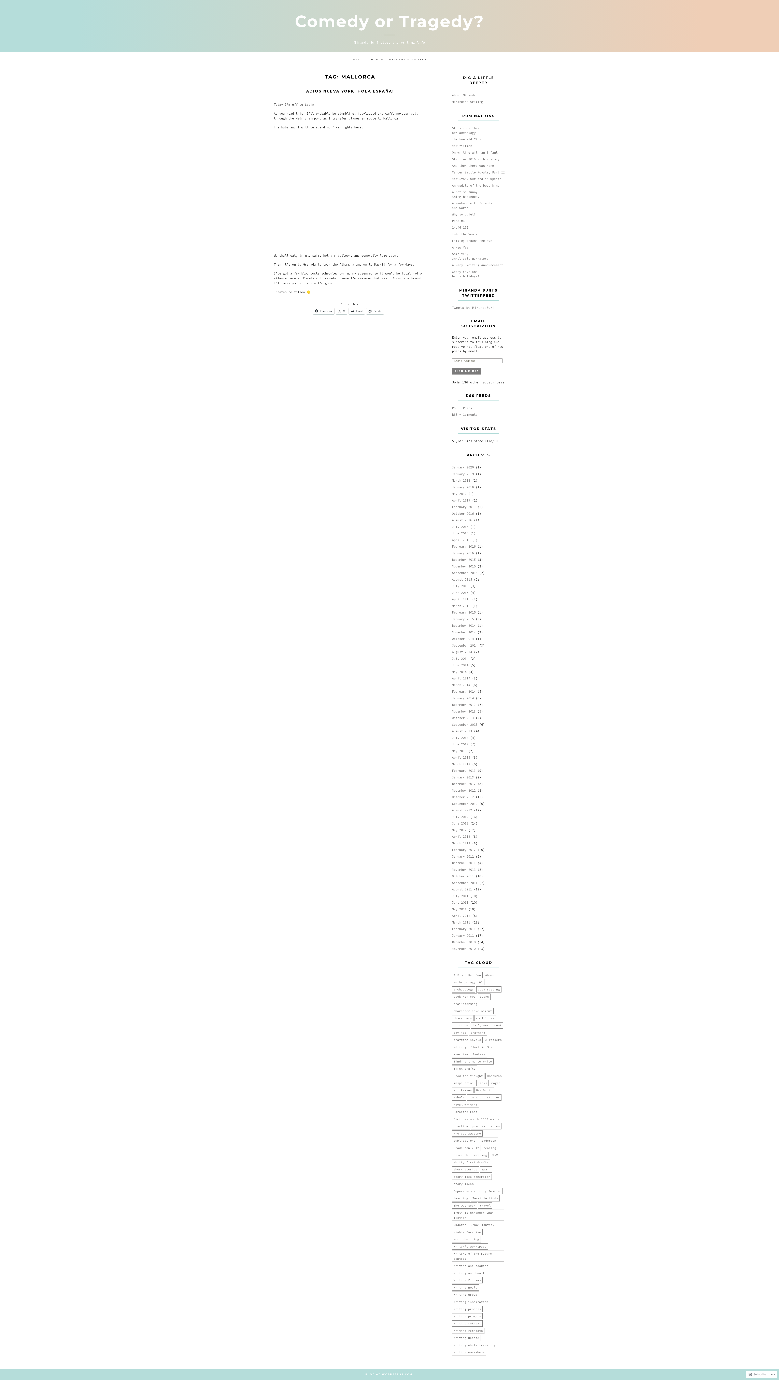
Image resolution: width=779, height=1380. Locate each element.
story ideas (464, 1184)
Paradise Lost (465, 1112)
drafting (478, 1032)
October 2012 (463, 797)
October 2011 (463, 876)
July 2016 (460, 527)
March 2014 (461, 685)
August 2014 (462, 652)
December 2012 (464, 784)
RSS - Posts (462, 408)
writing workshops (469, 1352)
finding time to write (473, 1061)
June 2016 (460, 533)
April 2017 (461, 500)
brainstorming (465, 1004)
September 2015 (465, 573)
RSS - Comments (465, 415)
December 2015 (464, 560)
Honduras (494, 1076)
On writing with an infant (475, 152)
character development (473, 1011)
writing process (467, 1309)
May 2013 (459, 751)
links (482, 1083)
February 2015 (464, 612)
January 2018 (463, 487)
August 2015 (462, 579)
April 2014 (461, 678)
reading (489, 1148)
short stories (465, 1169)
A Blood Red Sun (467, 975)
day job (460, 1032)
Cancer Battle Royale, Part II (478, 172)
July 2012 (460, 817)
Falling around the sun (472, 241)
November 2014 (464, 632)
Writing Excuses (467, 1280)
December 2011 (464, 863)
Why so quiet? (464, 214)
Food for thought (468, 1076)
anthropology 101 (468, 982)
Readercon (488, 1140)
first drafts (465, 1068)
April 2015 (461, 599)
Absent (490, 975)
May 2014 (459, 672)
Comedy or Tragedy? (389, 21)
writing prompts (467, 1316)
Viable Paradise (467, 1232)
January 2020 (463, 467)
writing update (466, 1338)
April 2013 (461, 757)
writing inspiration (471, 1302)
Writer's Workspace (470, 1246)
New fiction (462, 146)
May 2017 (459, 494)
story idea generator (472, 1177)
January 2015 (463, 619)
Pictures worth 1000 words (476, 1119)
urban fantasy (482, 1225)
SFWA (495, 1155)
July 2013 (460, 738)
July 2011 (460, 896)
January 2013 (463, 777)
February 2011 (464, 929)
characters (463, 1018)
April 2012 (461, 837)
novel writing (465, 1105)
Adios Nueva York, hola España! (350, 91)
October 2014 (463, 639)
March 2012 (461, 843)
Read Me (458, 221)
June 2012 (460, 823)
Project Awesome (467, 1133)
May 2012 (459, 830)
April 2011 (461, 916)
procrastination (486, 1126)
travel (485, 1205)
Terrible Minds (485, 1198)
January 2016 (463, 553)
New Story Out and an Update (476, 179)
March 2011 (461, 922)
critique (461, 1025)
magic (495, 1083)
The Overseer (465, 1205)
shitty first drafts (471, 1162)
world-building (466, 1239)
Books (484, 996)
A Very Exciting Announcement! (478, 265)
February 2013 (464, 771)
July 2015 (460, 586)
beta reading (489, 989)
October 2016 (463, 514)
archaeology (464, 989)
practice (461, 1126)
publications (465, 1140)
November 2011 (464, 870)
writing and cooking (471, 1266)
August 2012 (462, 810)
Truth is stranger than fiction (474, 1215)
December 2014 (464, 626)
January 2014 (463, 698)
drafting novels (467, 1040)
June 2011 (460, 902)
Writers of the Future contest (473, 1256)
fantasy (478, 1054)
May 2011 (459, 909)
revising (479, 1155)
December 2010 (464, 942)
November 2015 (464, 566)
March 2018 (461, 480)
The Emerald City (466, 139)
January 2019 (463, 474)
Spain (486, 1169)
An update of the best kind (475, 185)
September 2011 (465, 883)
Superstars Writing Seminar (477, 1191)
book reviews (465, 996)
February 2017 (464, 507)
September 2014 (465, 645)
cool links (485, 1018)
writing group (465, 1294)
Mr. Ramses (463, 1090)
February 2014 (464, 691)
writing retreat (467, 1323)
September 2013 (465, 725)
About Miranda (368, 59)
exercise (461, 1054)
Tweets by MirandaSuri (473, 308)
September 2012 (465, 804)
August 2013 (462, 731)
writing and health (470, 1273)
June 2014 (460, 665)
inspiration (464, 1083)
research (461, 1155)
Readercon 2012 (466, 1148)
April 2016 (461, 540)
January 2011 (463, 936)
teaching (461, 1198)
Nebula (459, 1097)
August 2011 (462, 889)
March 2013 (461, 764)
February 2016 (464, 546)
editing (460, 1047)
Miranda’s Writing (408, 59)
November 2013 (464, 711)
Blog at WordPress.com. (389, 1374)
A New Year (461, 247)
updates (460, 1225)
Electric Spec (482, 1047)
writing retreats (468, 1331)
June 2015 (460, 593)
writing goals (465, 1287)
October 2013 (463, 718)
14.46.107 (460, 227)
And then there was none (473, 166)
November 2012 (464, 790)
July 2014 (460, 659)
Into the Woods (465, 234)
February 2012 (464, 850)
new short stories (484, 1097)
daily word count (487, 1025)
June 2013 (460, 744)
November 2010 (464, 949)
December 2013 (464, 705)
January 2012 (463, 856)
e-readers (493, 1040)
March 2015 (461, 606)
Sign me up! (466, 371)
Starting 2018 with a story (475, 159)
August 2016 (462, 520)
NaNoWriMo (484, 1090)
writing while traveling (475, 1345)
